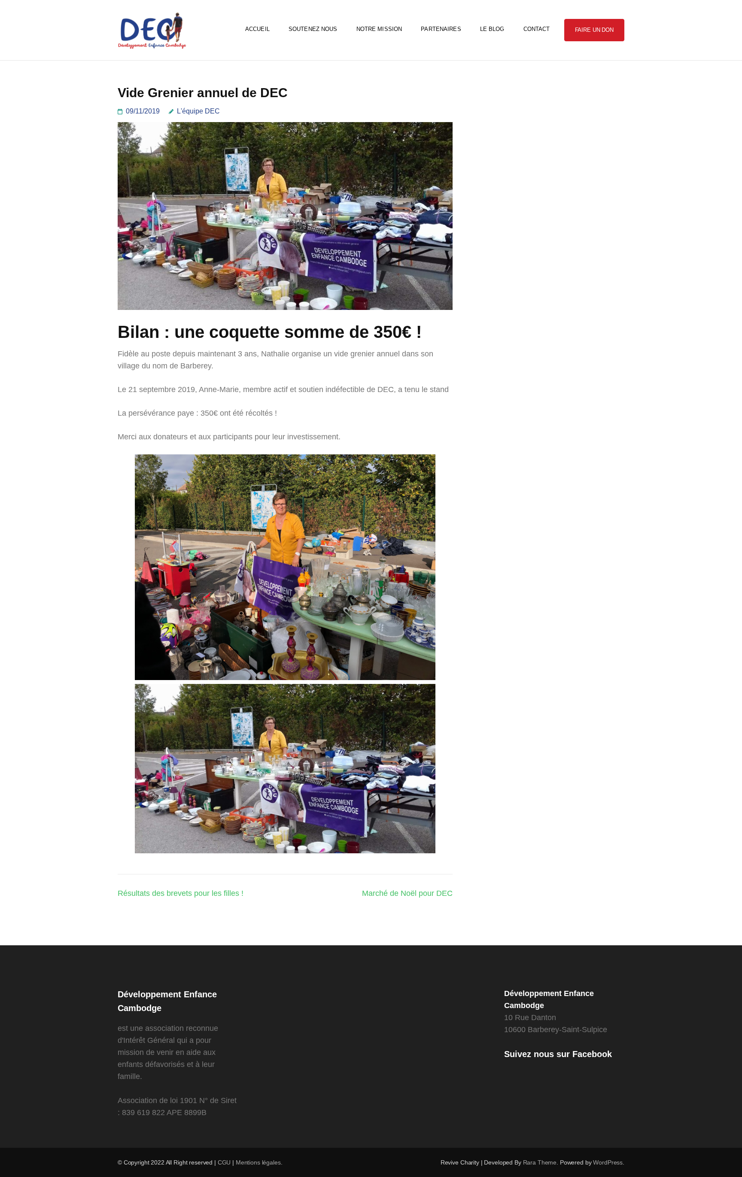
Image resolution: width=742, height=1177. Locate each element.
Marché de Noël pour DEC (407, 893)
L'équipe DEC (198, 111)
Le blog (492, 29)
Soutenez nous (313, 29)
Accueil (257, 29)
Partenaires (441, 29)
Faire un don (594, 30)
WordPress (608, 1162)
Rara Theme (540, 1162)
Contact (536, 29)
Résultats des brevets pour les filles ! (180, 893)
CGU (225, 1162)
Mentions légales (258, 1162)
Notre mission (379, 29)
